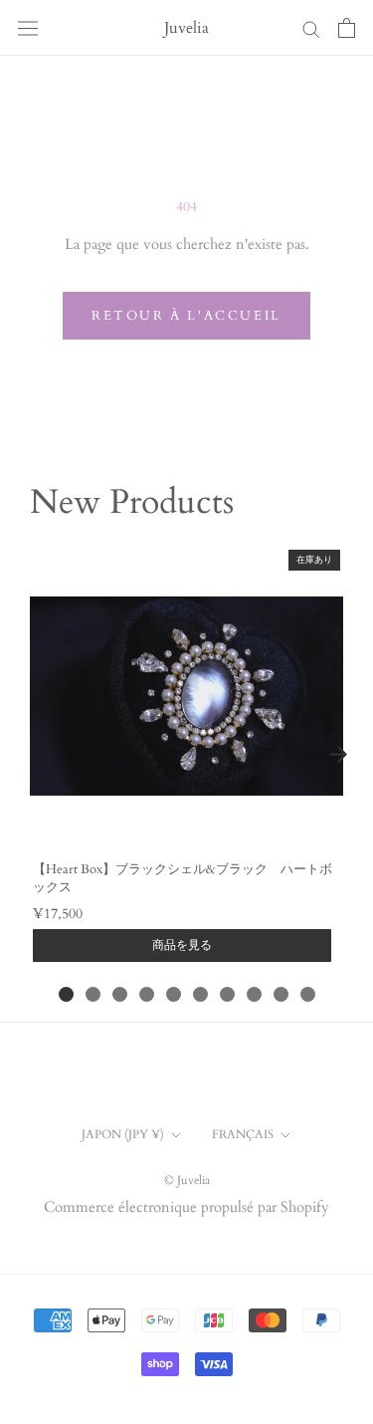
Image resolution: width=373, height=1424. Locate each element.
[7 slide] (227, 994)
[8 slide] (254, 994)
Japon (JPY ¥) (123, 1134)
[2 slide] (93, 994)
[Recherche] (311, 28)
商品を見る (182, 945)
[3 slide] (119, 994)
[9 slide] (281, 994)
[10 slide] (307, 994)
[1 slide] (66, 994)
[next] (338, 754)
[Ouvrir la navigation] (28, 28)
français (243, 1134)
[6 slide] (200, 994)
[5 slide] (173, 994)
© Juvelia (187, 1180)
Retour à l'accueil (186, 316)
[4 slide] (146, 994)
